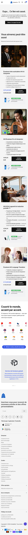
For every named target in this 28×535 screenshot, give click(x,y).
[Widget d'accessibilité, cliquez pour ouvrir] (25, 523)
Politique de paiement (6, 479)
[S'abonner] (24, 411)
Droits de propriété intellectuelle (8, 518)
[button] (15, 385)
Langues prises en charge (7, 465)
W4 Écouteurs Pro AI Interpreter (13, 139)
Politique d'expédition (6, 475)
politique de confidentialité (7, 514)
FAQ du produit (4, 467)
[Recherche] (22, 2)
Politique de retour (5, 477)
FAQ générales (4, 469)
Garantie (3, 481)
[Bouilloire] (14, 2)
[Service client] (19, 2)
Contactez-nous (5, 463)
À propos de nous (5, 438)
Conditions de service (6, 516)
